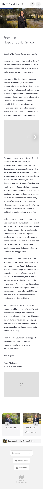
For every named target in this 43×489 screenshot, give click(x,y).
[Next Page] (38, 4)
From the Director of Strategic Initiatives (31, 428)
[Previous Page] (32, 4)
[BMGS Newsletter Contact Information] (22, 4)
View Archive (23, 460)
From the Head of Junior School (11, 428)
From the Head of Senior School (21, 441)
